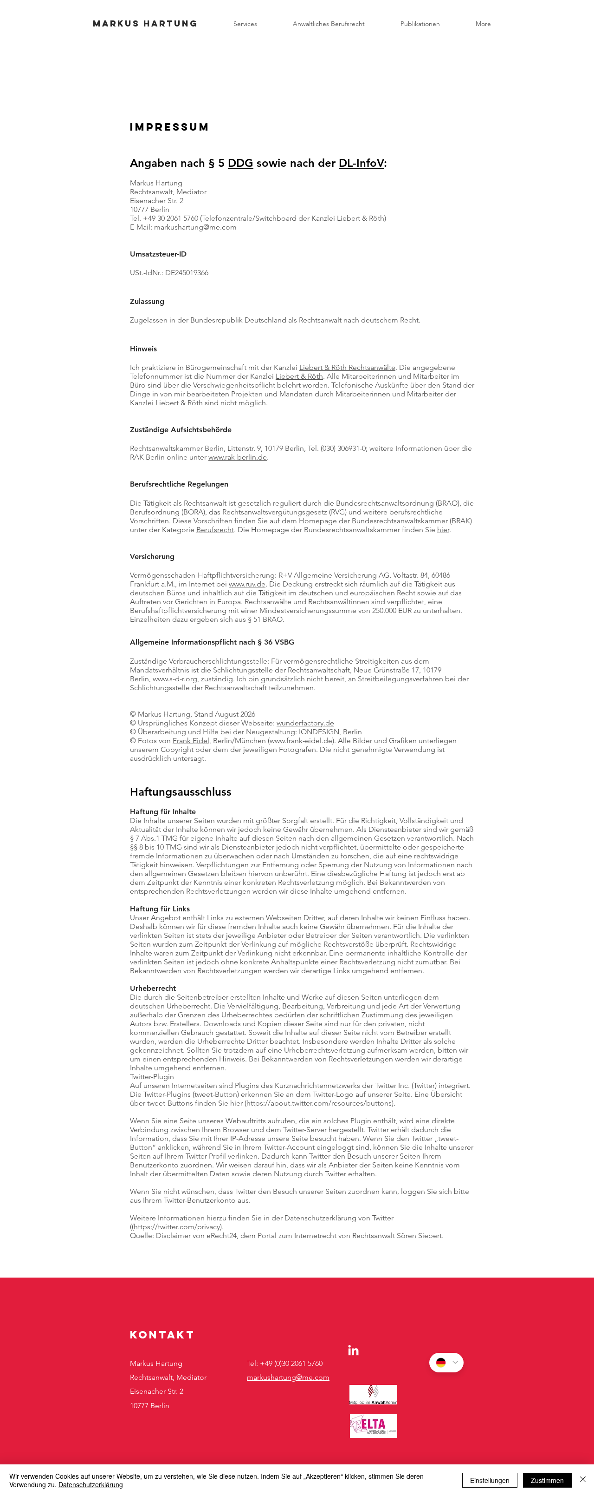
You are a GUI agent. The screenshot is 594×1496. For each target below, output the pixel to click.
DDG (240, 163)
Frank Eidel (191, 740)
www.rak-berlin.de (237, 457)
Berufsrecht (215, 529)
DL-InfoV (361, 163)
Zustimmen (547, 1480)
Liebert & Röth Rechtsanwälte (347, 367)
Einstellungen (490, 1480)
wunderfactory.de (305, 722)
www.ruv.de (247, 584)
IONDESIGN (319, 731)
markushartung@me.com (288, 1377)
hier (443, 529)
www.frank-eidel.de (301, 740)
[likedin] (353, 1351)
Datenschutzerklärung (90, 1484)
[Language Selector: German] (446, 1362)
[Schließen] (582, 1480)
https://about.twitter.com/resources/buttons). (320, 1103)
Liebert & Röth (299, 376)
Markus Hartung (145, 23)
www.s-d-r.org (175, 678)
